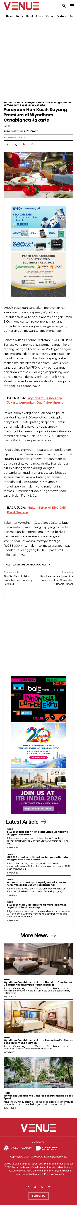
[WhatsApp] (31, 144)
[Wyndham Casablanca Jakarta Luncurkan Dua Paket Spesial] (38, 1072)
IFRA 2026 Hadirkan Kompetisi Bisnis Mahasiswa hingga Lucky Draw (37, 833)
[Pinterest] (23, 144)
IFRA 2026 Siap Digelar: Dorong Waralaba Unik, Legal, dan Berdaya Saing (36, 906)
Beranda (9, 102)
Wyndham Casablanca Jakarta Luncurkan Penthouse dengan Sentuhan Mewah (38, 1041)
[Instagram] (35, 1187)
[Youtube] (49, 1187)
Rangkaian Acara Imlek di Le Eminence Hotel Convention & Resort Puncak (56, 580)
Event (9, 829)
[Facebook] (7, 144)
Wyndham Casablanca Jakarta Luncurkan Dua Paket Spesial (38, 1097)
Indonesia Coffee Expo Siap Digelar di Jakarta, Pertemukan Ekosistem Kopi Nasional (36, 884)
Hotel (19, 102)
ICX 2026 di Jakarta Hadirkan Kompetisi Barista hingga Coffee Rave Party (37, 858)
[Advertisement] (38, 62)
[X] (15, 144)
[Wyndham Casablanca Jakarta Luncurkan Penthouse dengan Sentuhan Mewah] (38, 1017)
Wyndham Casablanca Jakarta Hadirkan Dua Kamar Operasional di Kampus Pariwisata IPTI (38, 983)
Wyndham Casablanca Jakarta (31, 565)
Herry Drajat (17, 137)
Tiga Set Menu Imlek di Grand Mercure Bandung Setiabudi (18, 580)
